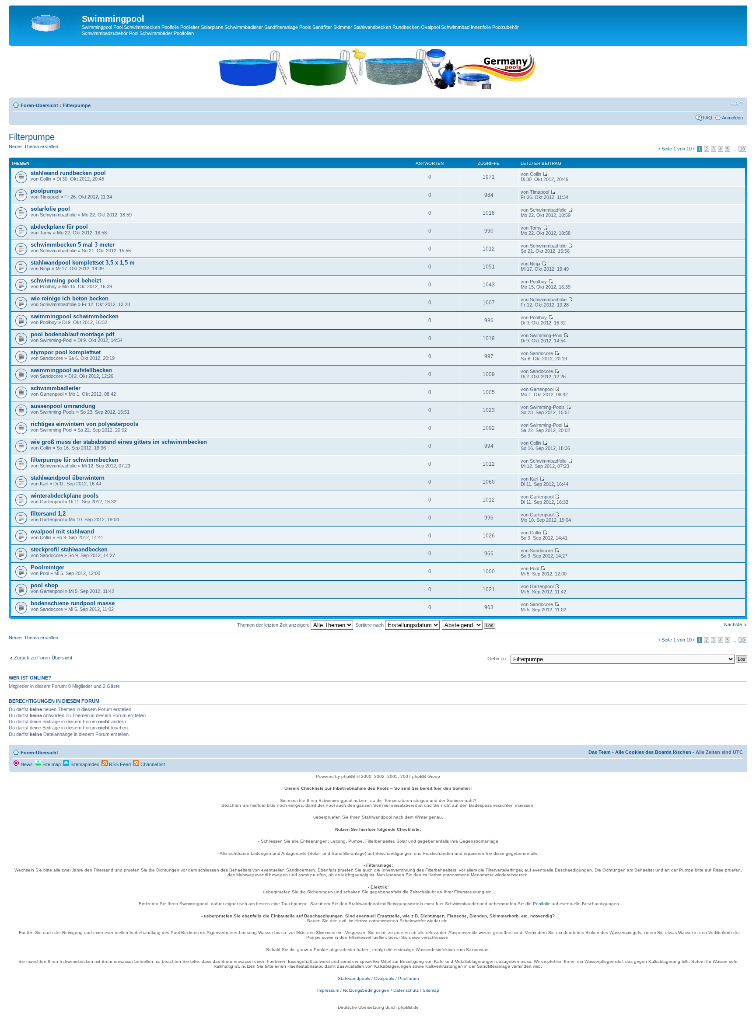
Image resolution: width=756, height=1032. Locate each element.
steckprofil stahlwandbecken (69, 549)
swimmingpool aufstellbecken (71, 370)
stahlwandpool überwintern (68, 477)
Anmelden (732, 117)
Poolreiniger (47, 567)
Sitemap (431, 990)
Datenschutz (406, 990)
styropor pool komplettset (66, 352)
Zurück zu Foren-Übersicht (43, 657)
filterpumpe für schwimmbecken (74, 460)
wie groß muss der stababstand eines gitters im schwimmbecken (119, 442)
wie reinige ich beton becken (69, 298)
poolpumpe (46, 191)
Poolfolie (541, 903)
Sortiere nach (370, 625)
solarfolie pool (50, 209)
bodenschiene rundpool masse (73, 603)
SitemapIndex (84, 764)
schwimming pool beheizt (66, 280)
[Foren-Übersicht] (46, 21)
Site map (51, 764)
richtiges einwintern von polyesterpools (84, 424)
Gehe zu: (497, 658)
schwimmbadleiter (55, 388)
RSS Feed (119, 764)
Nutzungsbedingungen (366, 990)
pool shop (44, 585)
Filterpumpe (77, 105)
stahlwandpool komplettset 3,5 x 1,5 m (83, 262)
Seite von (677, 148)
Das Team (599, 752)
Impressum (328, 990)
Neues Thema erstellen (33, 146)
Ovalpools (384, 978)
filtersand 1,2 (48, 513)
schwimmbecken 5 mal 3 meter (73, 244)
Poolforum (408, 978)
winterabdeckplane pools (64, 495)
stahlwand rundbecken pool (68, 173)
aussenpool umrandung (63, 406)
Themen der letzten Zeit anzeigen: (274, 625)
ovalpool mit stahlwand (62, 531)
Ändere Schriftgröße (736, 104)
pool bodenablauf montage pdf (72, 334)
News (26, 764)
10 (742, 148)
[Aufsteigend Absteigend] (469, 625)
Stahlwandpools (354, 978)
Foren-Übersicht (39, 105)
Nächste (733, 624)
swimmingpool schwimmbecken (75, 316)
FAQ (707, 117)
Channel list (152, 764)
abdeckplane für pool (59, 226)
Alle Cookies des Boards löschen (653, 752)
